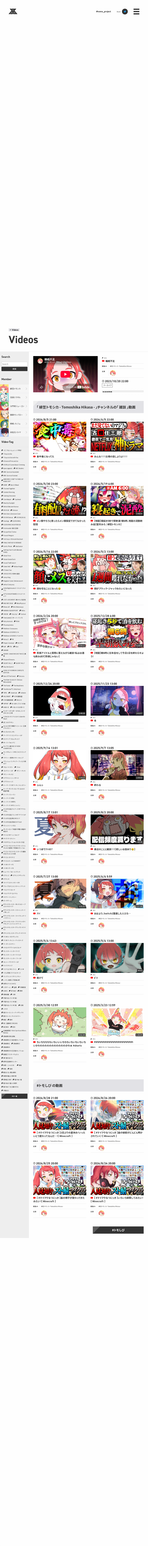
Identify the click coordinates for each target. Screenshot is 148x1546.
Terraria (21, 676)
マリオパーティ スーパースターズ (13, 940)
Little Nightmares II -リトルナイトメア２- (14, 589)
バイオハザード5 (8, 864)
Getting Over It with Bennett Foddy (12, 551)
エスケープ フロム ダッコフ (11, 739)
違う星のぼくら (8, 1058)
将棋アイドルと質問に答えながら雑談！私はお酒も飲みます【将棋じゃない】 (58, 654)
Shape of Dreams (9, 659)
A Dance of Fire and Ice (10, 461)
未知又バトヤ (15, 432)
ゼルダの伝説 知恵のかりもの (12, 822)
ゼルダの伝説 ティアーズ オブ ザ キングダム (14, 810)
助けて (40, 977)
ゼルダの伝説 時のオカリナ (11, 818)
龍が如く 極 (18, 1079)
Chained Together (9, 488)
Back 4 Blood (14, 485)
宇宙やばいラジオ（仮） (10, 998)
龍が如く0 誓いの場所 (10, 1083)
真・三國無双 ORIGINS (10, 1023)
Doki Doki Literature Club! (12, 514)
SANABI (5, 650)
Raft (4, 646)
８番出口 (6, 1090)
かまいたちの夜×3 (18, 707)
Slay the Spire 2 (8, 667)
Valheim (23, 693)
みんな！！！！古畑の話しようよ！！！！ (110, 456)
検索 (14, 368)
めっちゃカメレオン (9, 732)
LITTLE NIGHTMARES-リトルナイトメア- (14, 595)
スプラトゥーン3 (8, 781)
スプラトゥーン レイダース (11, 778)
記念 (13, 1027)
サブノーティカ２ (8, 774)
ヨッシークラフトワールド (11, 962)
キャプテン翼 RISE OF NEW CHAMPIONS (11, 747)
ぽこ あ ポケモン (8, 722)
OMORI (5, 614)
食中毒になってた (45, 456)
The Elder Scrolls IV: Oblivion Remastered (12, 681)
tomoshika (113, 373)
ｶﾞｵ (96, 977)
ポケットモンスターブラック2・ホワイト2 (14, 928)
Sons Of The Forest (9, 676)
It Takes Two (7, 570)
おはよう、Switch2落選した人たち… (112, 913)
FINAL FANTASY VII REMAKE (12, 543)
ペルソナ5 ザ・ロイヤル (10, 893)
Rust (16, 646)
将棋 (21, 1005)
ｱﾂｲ (38, 913)
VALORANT (7, 696)
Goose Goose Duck (9, 559)
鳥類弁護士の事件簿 (9, 1076)
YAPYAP (5, 703)
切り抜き (13, 991)
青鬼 (4, 1069)
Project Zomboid (8, 643)
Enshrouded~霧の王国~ (11, 528)
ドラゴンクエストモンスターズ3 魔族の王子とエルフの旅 (14, 852)
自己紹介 (6, 1027)
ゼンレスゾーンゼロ (9, 825)
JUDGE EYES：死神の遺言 (11, 574)
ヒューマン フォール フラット (11, 872)
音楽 (11, 1069)
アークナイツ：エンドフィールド (12, 735)
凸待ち (5, 991)
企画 (15, 987)
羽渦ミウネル (15, 397)
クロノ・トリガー (8, 767)
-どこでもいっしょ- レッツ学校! (12, 450)
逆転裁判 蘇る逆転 (9, 1036)
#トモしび (118, 1230)
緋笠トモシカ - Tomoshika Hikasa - (121, 366)
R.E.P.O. (20, 643)
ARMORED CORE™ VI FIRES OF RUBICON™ (13, 480)
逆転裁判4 (6, 1047)
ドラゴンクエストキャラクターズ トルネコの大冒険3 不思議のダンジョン (14, 847)
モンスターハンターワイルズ (12, 955)
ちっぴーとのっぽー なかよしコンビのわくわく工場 (14, 712)
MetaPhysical (20, 603)
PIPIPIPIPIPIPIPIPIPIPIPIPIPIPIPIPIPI (113, 1042)
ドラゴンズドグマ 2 (9, 857)
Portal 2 (6, 639)
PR (13, 639)
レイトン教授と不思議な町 (11, 980)
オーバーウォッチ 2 (9, 742)
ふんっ (40, 785)
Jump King (6, 577)
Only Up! (14, 614)
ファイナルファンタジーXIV (11, 882)
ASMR (5, 485)
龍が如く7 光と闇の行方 (10, 1087)
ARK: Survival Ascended (11, 472)
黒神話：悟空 (7, 1079)
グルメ (18, 767)
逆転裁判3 (16, 1043)
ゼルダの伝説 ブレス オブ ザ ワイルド (14, 815)
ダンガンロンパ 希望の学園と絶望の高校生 (14, 830)
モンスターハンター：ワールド (12, 958)
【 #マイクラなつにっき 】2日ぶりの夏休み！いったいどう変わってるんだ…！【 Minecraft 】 (59, 1134)
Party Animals (8, 621)
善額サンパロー (16, 414)
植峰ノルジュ (15, 423)
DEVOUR (6, 510)
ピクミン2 (6, 875)
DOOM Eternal (8, 517)
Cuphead (18, 499)
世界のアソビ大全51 (9, 984)
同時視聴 (6, 994)
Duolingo (6, 521)
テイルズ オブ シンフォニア (11, 835)
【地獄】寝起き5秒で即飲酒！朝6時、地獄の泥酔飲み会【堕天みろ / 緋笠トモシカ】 (117, 522)
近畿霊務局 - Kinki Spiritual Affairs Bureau (14, 1031)
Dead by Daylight (9, 503)
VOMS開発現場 (8, 700)
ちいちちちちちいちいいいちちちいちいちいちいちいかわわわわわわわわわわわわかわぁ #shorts (59, 1043)
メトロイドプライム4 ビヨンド (12, 947)
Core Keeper (7, 499)
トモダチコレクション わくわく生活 (13, 842)
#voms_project (103, 11)
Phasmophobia (8, 625)
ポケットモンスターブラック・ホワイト (14, 933)
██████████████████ (57, 720)
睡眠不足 (110, 361)
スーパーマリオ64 (8, 798)
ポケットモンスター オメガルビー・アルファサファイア (14, 905)
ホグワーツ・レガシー (9, 897)
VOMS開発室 (18, 696)
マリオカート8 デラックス (10, 937)
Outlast (23, 614)
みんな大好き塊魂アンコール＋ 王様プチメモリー (14, 727)
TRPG (5, 693)
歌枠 (11, 1020)
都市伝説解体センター (10, 1061)
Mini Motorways (18, 607)
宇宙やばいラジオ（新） (10, 1002)
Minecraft (6, 607)
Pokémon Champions (10, 628)
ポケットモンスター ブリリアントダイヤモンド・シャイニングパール (14, 922)
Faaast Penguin (8, 535)
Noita (23, 610)
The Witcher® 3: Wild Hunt (12, 689)
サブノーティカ (20, 771)
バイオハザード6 (8, 868)
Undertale (13, 693)
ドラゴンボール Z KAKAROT (12, 861)
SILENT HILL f (20, 663)
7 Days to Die (7, 454)
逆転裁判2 (6, 1043)
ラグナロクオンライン (10, 969)
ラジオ (22, 969)
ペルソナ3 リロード (9, 890)
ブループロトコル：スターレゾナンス (14, 886)
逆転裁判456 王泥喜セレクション (13, 1051)
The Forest (6, 685)
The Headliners (19, 685)
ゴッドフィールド (8, 771)
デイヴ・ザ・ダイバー (9, 838)
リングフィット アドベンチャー (12, 976)
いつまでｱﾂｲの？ (45, 849)
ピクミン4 (6, 879)
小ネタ (5, 1009)
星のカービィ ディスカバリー (12, 1016)
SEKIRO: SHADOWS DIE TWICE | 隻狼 (14, 655)
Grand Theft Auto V (9, 563)
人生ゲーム (6, 987)
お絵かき (6, 707)
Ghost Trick (7, 556)
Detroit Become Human (10, 506)
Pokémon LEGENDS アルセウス (13, 636)
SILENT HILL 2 (7, 663)
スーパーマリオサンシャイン (11, 805)
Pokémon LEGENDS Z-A (11, 632)
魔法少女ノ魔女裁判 (9, 1072)
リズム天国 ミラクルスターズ (12, 973)
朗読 (4, 1020)
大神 (13, 994)
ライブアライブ (7, 965)
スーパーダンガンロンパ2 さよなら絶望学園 (14, 790)
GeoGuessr (19, 546)
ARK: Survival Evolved (10, 475)
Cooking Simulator (9, 496)
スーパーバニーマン (9, 794)
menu (136, 11)
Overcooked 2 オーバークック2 (13, 618)
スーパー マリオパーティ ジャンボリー (14, 785)
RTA (10, 646)
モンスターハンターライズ (11, 951)
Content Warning (9, 492)
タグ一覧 (14, 1096)
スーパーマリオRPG (9, 802)
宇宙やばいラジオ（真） (10, 1005)
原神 (21, 991)
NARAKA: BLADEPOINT (10, 610)
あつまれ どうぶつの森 (18, 703)
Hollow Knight (18, 566)
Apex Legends (7, 468)
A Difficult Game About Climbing (14, 465)
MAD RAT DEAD (8, 603)
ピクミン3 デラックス (19, 875)
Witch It (19, 700)
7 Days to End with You (10, 457)
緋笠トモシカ (15, 388)
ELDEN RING (16, 521)
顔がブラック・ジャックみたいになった (113, 588)
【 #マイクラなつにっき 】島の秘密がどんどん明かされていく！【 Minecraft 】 (117, 1134)
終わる (97, 785)
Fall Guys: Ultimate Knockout (13, 539)
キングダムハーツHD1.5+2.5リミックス (14, 753)
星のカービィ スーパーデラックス (13, 1012)
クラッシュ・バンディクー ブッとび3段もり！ (14, 762)
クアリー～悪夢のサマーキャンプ (13, 758)
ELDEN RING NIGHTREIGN (12, 525)
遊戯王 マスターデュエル (10, 1054)
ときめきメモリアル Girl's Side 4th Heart (14, 717)
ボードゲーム (7, 901)
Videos (15, 329)
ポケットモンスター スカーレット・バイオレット (14, 911)
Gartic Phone (7, 546)
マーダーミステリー (9, 944)
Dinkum (15, 510)
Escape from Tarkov (9, 532)
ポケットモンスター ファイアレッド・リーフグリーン (14, 917)
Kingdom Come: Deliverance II (13, 581)
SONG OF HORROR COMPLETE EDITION (13, 671)
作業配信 (23, 987)
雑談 (20, 1065)
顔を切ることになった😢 (49, 588)
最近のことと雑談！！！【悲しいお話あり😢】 (114, 849)
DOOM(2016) (20, 517)
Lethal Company (8, 584)
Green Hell (6, 566)
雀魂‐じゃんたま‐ (9, 1065)
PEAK (17, 621)
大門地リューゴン (17, 406)
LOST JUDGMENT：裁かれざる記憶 (14, 600)
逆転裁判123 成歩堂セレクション (13, 1040)
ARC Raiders (20, 468)
